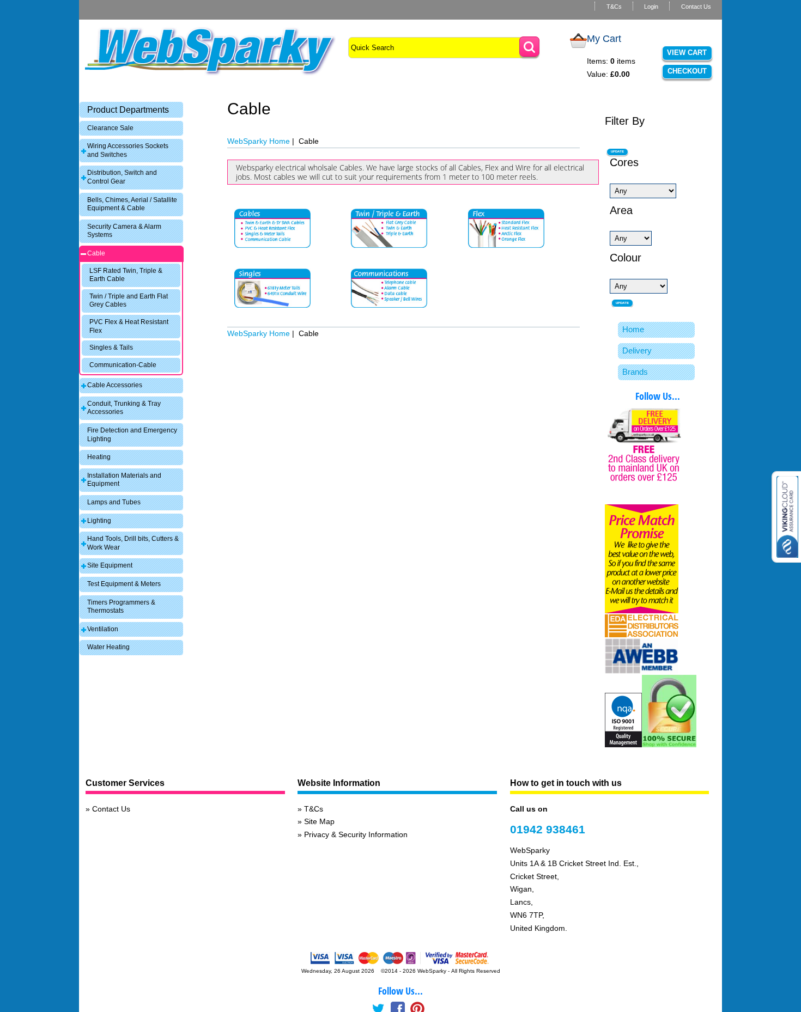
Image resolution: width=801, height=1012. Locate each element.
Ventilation (102, 629)
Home (633, 329)
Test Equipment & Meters (124, 584)
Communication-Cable (122, 365)
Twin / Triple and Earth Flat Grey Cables (128, 300)
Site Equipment (109, 565)
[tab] (131, 109)
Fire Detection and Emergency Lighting (132, 434)
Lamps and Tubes (114, 502)
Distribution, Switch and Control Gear (122, 177)
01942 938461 (547, 829)
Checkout (687, 71)
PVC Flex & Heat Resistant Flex (128, 326)
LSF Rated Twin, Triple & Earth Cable (125, 275)
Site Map (319, 821)
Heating (99, 457)
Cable (96, 253)
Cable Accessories (114, 385)
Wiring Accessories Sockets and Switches (127, 150)
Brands (635, 371)
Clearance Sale (110, 128)
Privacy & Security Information (356, 834)
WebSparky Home (258, 141)
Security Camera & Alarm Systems (124, 231)
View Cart (687, 52)
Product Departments (128, 109)
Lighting (99, 521)
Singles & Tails (111, 347)
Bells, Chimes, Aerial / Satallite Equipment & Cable (132, 204)
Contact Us (696, 6)
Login (651, 6)
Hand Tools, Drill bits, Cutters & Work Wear (133, 543)
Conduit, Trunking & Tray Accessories (124, 408)
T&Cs (614, 6)
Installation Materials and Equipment (124, 480)
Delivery (637, 350)
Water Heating (108, 647)
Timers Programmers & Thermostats (121, 607)
